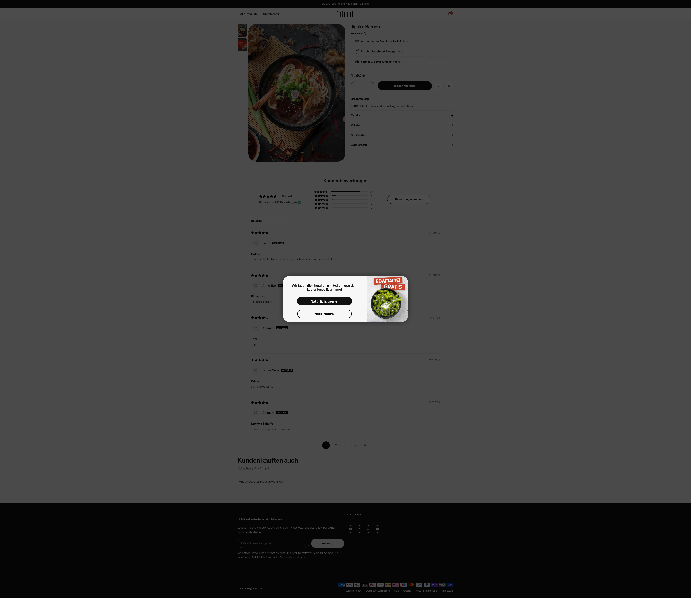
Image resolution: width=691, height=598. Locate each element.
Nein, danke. (324, 314)
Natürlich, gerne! (324, 301)
